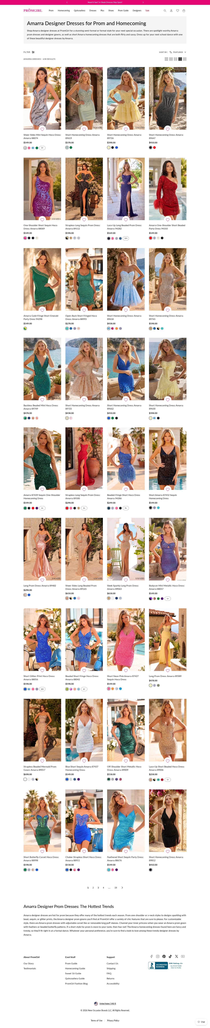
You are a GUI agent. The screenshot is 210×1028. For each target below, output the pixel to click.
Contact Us (112, 963)
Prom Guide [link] (123, 10)
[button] (165, 10)
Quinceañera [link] (79, 10)
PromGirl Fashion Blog (76, 983)
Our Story (29, 963)
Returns (110, 978)
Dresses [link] (92, 10)
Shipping (111, 968)
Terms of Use (96, 1020)
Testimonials (30, 968)
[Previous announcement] (67, 2)
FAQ (109, 973)
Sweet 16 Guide (73, 973)
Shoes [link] (111, 10)
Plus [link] (102, 10)
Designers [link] (137, 10)
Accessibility (113, 983)
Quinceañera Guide (75, 978)
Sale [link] (147, 10)
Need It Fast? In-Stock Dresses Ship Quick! (105, 2)
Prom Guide (71, 963)
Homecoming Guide (75, 968)
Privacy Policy (113, 1020)
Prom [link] (51, 10)
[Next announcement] (143, 2)
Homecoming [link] (64, 10)
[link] (171, 10)
